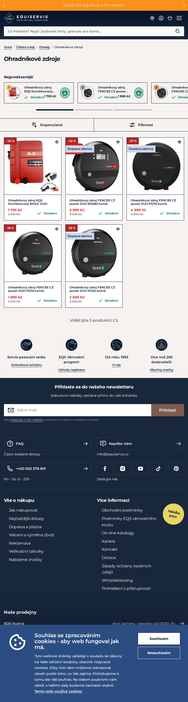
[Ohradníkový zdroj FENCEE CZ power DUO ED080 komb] (94, 166)
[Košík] (169, 18)
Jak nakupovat (23, 510)
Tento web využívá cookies (58, 691)
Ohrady (44, 47)
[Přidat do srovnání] (56, 142)
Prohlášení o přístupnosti (126, 588)
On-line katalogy (118, 533)
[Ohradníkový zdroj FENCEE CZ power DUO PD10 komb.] (32, 253)
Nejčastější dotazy (26, 518)
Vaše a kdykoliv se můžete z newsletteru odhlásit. (51, 419)
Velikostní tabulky (26, 551)
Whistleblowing (117, 580)
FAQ (20, 443)
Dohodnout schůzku (26, 365)
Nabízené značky (25, 559)
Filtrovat (145, 125)
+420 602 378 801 (31, 468)
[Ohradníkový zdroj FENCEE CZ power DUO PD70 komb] (155, 166)
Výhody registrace (71, 370)
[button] (4, 5)
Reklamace (20, 543)
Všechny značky (162, 370)
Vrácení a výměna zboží (31, 535)
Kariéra (108, 541)
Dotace (109, 557)
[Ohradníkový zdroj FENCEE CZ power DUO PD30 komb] (94, 253)
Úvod (8, 47)
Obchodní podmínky (122, 510)
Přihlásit (167, 410)
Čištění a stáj (25, 47)
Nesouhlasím (159, 653)
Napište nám (120, 443)
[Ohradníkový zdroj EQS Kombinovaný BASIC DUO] (32, 166)
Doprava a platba (25, 527)
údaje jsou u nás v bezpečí (26, 419)
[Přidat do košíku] (65, 93)
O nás (116, 365)
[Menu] (179, 18)
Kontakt (110, 549)
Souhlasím (159, 638)
